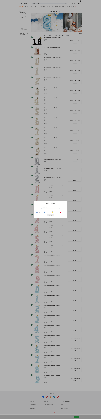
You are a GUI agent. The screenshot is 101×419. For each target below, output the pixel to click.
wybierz (50, 215)
